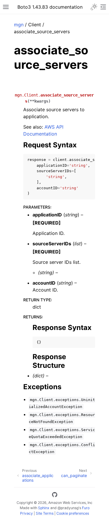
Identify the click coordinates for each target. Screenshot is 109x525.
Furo (86, 508)
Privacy (26, 513)
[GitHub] (54, 495)
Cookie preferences (72, 513)
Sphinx (43, 508)
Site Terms (44, 513)
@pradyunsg (68, 508)
